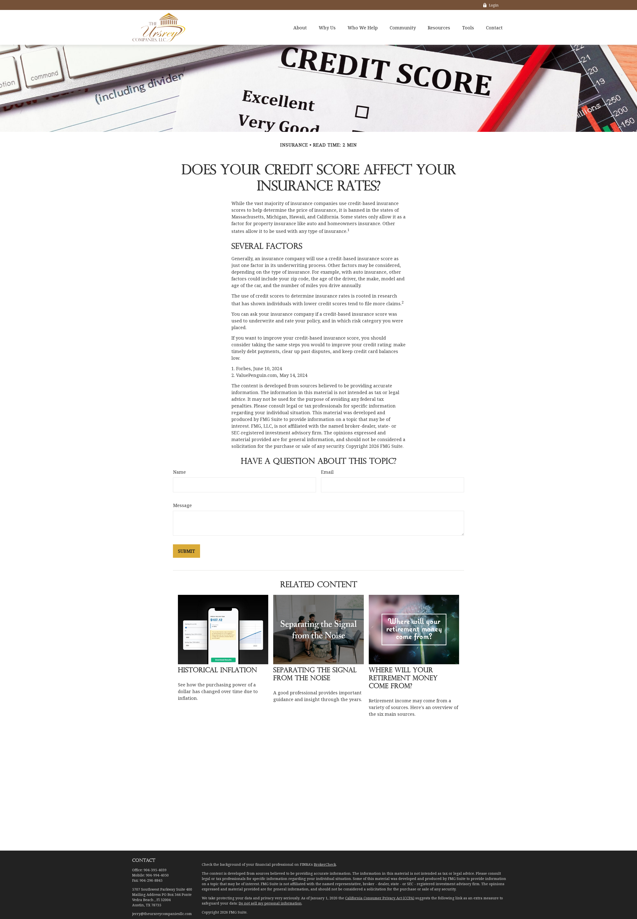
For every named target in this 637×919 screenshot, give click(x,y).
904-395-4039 (155, 870)
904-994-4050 (157, 875)
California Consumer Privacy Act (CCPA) (379, 898)
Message (182, 505)
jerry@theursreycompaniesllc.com (162, 913)
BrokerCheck (325, 864)
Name (179, 472)
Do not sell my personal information (270, 903)
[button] (300, 27)
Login (494, 5)
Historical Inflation (217, 670)
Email (327, 472)
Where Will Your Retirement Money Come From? (403, 678)
